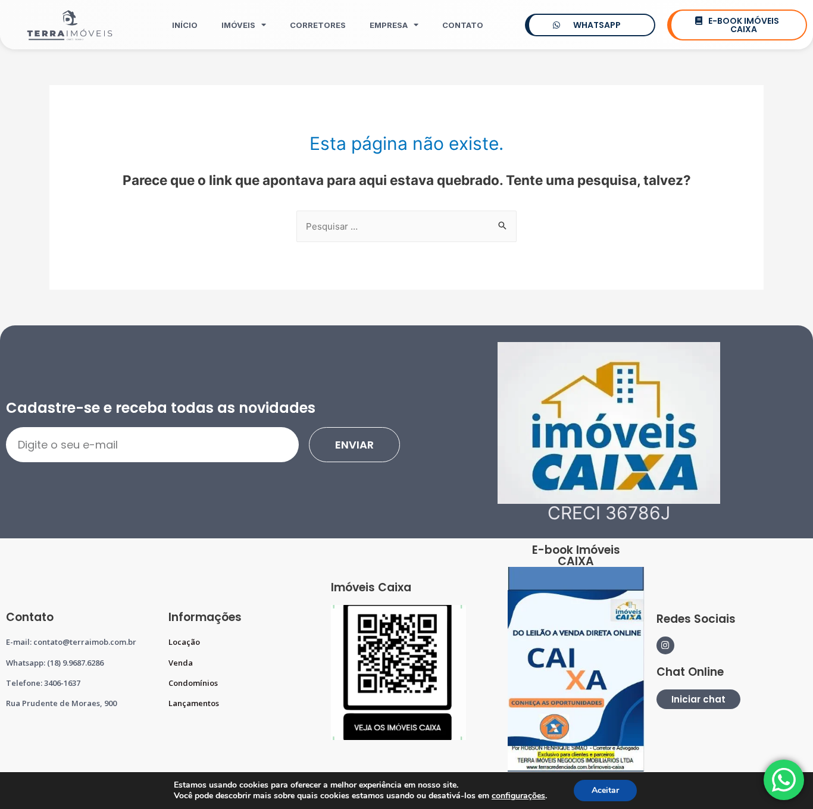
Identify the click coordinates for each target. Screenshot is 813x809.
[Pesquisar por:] (406, 226)
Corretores (318, 25)
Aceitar (605, 790)
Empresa (389, 25)
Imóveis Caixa (371, 587)
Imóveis (238, 25)
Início (185, 25)
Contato (462, 25)
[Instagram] (665, 645)
